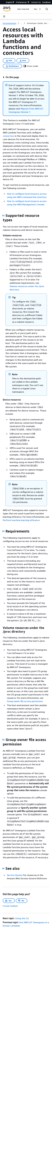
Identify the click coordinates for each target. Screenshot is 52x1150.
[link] (38, 23)
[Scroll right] (39, 9)
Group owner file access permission (25, 701)
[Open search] (46, 9)
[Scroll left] (15, 9)
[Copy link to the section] (3, 215)
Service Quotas (15, 875)
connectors (8, 135)
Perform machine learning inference (21, 520)
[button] (11, 77)
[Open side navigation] (4, 16)
